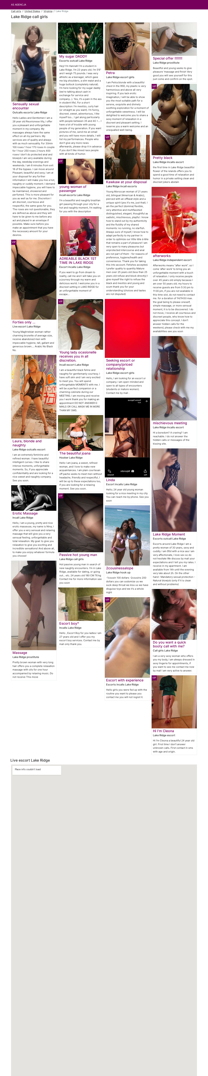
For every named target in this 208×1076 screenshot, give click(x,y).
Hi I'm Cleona (163, 731)
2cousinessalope (119, 568)
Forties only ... (24, 322)
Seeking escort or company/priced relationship (120, 364)
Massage (20, 653)
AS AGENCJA (18, 4)
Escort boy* (69, 623)
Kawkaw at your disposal (126, 182)
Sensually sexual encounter (26, 106)
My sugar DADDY (73, 56)
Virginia (48, 11)
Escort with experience (124, 680)
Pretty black (163, 158)
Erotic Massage (25, 513)
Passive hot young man (78, 555)
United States (32, 11)
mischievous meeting (170, 423)
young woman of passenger (72, 189)
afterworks (162, 256)
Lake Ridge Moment (169, 534)
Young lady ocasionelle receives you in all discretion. (77, 356)
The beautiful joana (75, 453)
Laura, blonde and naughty (27, 443)
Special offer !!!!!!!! (167, 58)
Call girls (16, 11)
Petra (110, 73)
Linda (110, 480)
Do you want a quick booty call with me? (169, 644)
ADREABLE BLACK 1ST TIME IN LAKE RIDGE (78, 261)
